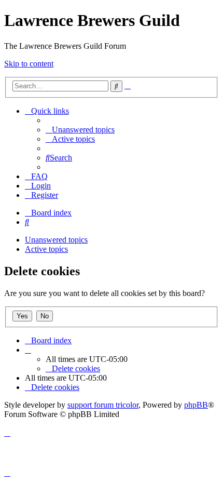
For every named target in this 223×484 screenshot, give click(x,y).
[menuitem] (80, 129)
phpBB (196, 404)
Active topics (46, 249)
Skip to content (28, 63)
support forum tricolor (102, 404)
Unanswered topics (56, 239)
